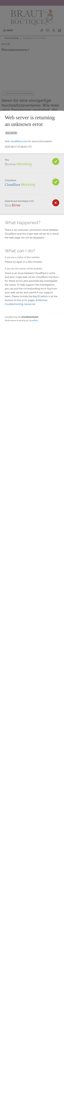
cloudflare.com (18, 141)
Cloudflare (12, 185)
